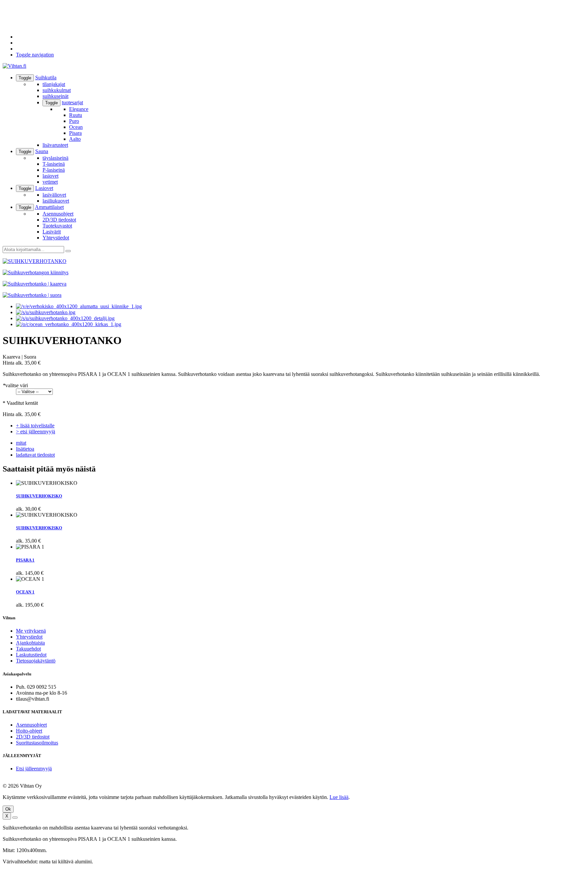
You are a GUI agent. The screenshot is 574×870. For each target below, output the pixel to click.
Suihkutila (45, 77)
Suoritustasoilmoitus (37, 742)
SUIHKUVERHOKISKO (39, 495)
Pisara (75, 133)
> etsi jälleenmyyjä (35, 431)
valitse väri (15, 385)
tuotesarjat (72, 102)
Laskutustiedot (31, 654)
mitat (21, 443)
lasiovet (50, 176)
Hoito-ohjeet (29, 731)
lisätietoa (25, 449)
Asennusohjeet (58, 214)
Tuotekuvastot (57, 225)
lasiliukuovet (56, 201)
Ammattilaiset (49, 207)
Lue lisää (339, 797)
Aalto (75, 139)
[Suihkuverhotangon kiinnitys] (45, 312)
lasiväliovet (54, 195)
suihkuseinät (55, 96)
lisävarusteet (55, 145)
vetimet (50, 182)
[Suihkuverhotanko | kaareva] (79, 306)
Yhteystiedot (56, 237)
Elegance (78, 109)
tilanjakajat (54, 84)
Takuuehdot (28, 649)
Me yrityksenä (31, 631)
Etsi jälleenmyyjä (34, 768)
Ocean (76, 127)
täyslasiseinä (55, 158)
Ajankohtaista (30, 643)
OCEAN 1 (25, 591)
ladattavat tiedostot (35, 455)
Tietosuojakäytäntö (35, 660)
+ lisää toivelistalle (35, 425)
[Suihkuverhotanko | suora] (68, 324)
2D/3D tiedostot (59, 219)
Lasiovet (44, 188)
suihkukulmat (57, 90)
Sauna (41, 151)
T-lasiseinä (54, 164)
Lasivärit (52, 231)
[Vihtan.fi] (14, 66)
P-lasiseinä (54, 170)
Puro (74, 121)
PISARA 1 (25, 560)
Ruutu (75, 115)
